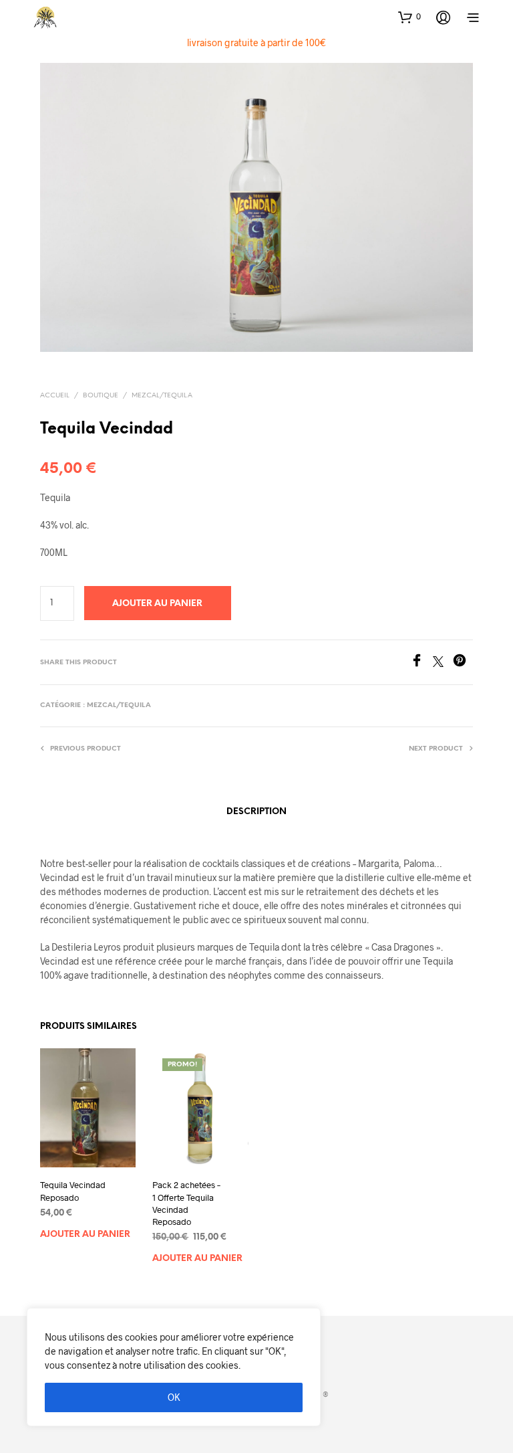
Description (256, 811)
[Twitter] (443, 662)
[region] (174, 1367)
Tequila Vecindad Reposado (73, 1190)
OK (174, 1397)
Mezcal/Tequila (162, 395)
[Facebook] (421, 662)
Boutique (100, 395)
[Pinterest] (463, 662)
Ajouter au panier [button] (85, 1234)
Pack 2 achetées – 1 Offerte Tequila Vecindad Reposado (186, 1203)
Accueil (54, 395)
